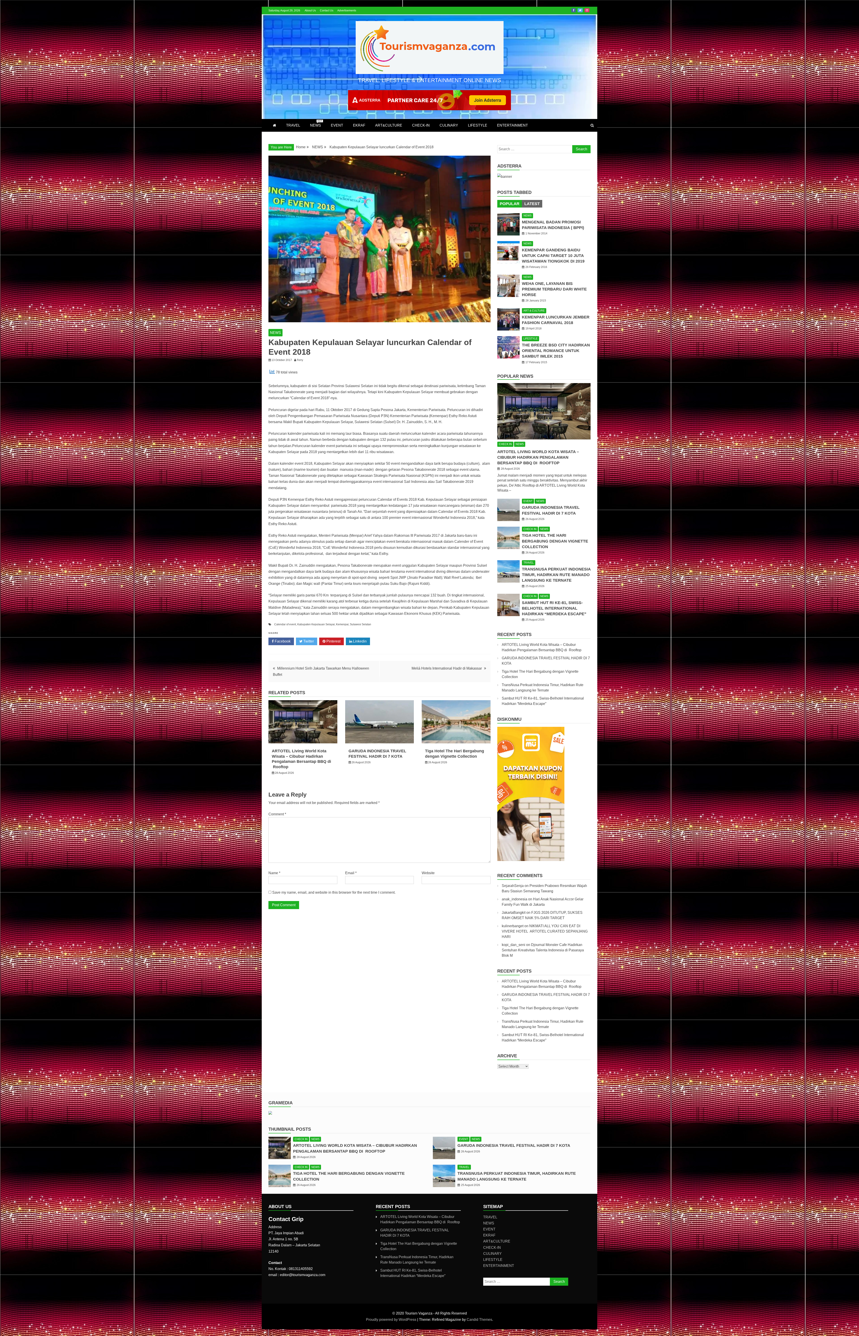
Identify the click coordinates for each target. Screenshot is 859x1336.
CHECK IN (505, 444)
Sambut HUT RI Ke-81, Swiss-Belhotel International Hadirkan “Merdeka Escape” (554, 608)
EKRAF (359, 125)
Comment (277, 814)
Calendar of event (285, 624)
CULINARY (449, 125)
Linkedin (359, 641)
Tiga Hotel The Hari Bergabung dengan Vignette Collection (555, 541)
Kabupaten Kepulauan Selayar (316, 624)
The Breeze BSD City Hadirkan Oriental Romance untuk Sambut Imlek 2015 (556, 350)
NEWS (316, 123)
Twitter (580, 10)
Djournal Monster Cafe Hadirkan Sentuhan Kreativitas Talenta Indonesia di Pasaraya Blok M (543, 950)
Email (351, 873)
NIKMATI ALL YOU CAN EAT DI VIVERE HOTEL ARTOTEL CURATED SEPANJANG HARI (545, 931)
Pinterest (332, 641)
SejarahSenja (513, 886)
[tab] (509, 204)
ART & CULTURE (534, 310)
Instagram (587, 10)
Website (428, 873)
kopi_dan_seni (513, 945)
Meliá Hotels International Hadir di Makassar (447, 668)
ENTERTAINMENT (512, 125)
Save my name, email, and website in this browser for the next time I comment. (333, 892)
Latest (532, 203)
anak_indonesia (514, 899)
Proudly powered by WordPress (391, 1319)
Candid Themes (479, 1319)
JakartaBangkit (513, 912)
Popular (509, 203)
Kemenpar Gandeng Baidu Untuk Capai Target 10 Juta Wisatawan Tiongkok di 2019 (553, 255)
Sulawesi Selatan (360, 624)
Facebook (573, 10)
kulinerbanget (512, 926)
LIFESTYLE (477, 125)
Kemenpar (342, 624)
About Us (310, 10)
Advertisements (346, 10)
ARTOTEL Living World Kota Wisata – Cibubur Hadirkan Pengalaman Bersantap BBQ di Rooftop (538, 457)
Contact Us (326, 10)
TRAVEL (293, 125)
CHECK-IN (421, 125)
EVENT (337, 125)
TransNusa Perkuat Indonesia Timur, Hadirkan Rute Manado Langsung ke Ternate (556, 575)
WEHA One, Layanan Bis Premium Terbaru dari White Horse (554, 289)
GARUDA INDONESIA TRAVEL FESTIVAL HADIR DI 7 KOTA (513, 1145)
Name (274, 873)
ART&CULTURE (388, 125)
